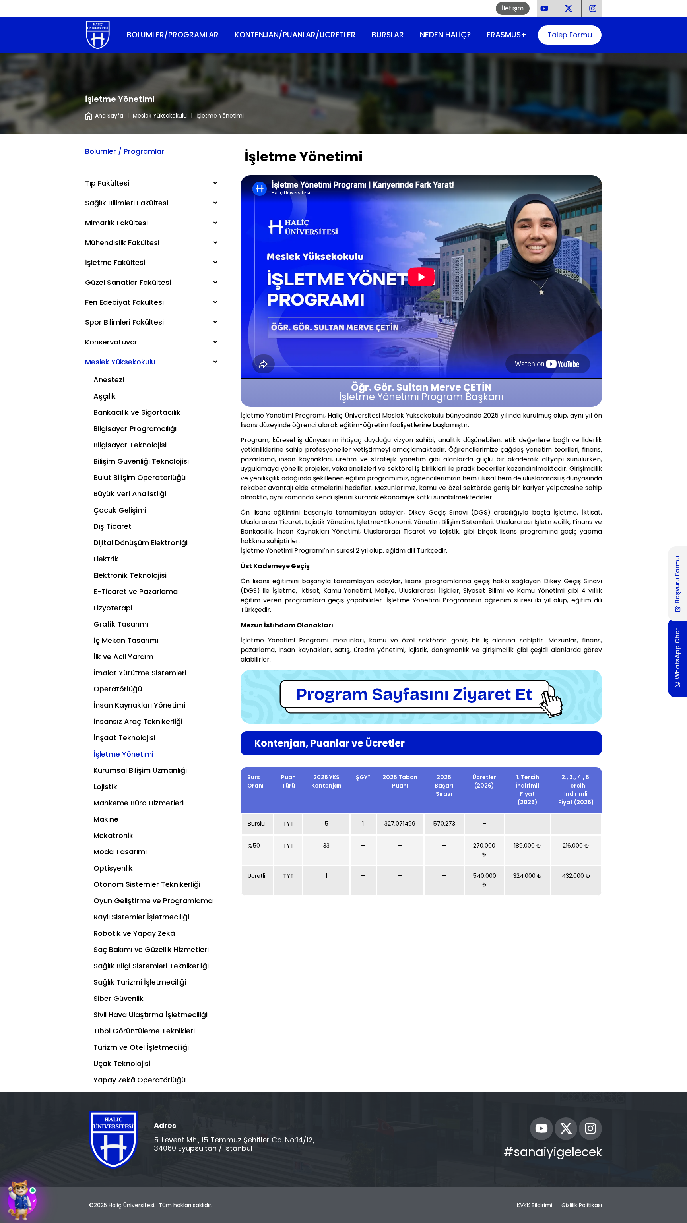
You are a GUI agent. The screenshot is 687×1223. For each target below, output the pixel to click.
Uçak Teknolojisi (121, 1063)
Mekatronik (113, 835)
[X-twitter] (566, 1128)
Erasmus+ (506, 34)
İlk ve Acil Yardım (123, 657)
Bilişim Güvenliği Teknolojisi (141, 461)
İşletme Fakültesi (115, 262)
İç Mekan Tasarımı (125, 640)
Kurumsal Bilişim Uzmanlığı (140, 770)
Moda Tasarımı (120, 852)
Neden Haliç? (445, 34)
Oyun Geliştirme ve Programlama (153, 901)
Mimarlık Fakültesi (116, 223)
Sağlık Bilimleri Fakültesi (126, 203)
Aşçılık (104, 396)
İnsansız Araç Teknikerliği (137, 721)
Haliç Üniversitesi (131, 1205)
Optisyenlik (113, 868)
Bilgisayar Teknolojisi (130, 445)
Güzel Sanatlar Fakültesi (128, 282)
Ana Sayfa (109, 116)
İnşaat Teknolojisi (124, 738)
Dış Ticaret (112, 526)
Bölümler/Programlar (173, 34)
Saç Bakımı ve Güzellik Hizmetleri (151, 949)
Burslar (388, 34)
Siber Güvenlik (118, 998)
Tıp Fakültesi (107, 183)
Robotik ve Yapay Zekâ (134, 933)
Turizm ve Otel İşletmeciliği (141, 1047)
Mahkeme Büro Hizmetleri (138, 803)
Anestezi (108, 380)
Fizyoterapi (112, 608)
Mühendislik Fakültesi (122, 243)
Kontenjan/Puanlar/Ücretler (295, 34)
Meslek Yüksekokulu (160, 116)
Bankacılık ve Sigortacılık (136, 412)
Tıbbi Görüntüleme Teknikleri (144, 1031)
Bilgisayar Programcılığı (135, 428)
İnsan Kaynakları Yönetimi (139, 705)
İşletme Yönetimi (123, 754)
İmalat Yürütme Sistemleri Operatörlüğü (139, 681)
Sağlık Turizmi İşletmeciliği (139, 982)
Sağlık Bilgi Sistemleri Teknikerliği (151, 966)
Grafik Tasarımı (120, 624)
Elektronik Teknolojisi (130, 575)
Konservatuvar (111, 342)
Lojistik (105, 786)
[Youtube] (541, 1128)
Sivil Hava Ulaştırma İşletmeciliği (150, 1015)
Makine (105, 819)
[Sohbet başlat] (22, 1200)
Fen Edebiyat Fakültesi (124, 302)
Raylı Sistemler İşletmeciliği (141, 917)
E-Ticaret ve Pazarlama (135, 591)
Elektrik (105, 559)
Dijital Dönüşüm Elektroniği (140, 543)
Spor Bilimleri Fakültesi (124, 322)
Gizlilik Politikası (581, 1205)
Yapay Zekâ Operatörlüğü (139, 1080)
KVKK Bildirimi (534, 1205)
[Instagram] (590, 1128)
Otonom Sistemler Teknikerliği (146, 884)
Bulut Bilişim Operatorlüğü (139, 477)
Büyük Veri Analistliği (129, 494)
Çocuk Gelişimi (119, 510)
